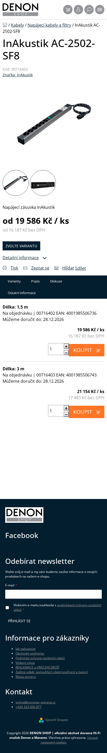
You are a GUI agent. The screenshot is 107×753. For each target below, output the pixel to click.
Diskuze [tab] (56, 281)
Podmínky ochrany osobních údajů (40, 658)
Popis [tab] (35, 281)
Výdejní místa (25, 662)
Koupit (82, 350)
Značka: (18, 74)
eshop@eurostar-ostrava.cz (36, 702)
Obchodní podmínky (30, 653)
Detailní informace (21, 257)
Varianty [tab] (14, 281)
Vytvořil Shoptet (56, 720)
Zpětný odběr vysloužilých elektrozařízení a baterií (52, 672)
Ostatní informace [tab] (22, 292)
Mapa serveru (26, 676)
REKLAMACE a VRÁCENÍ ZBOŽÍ (37, 667)
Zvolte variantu (21, 245)
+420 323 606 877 (29, 707)
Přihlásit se (19, 620)
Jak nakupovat (26, 649)
